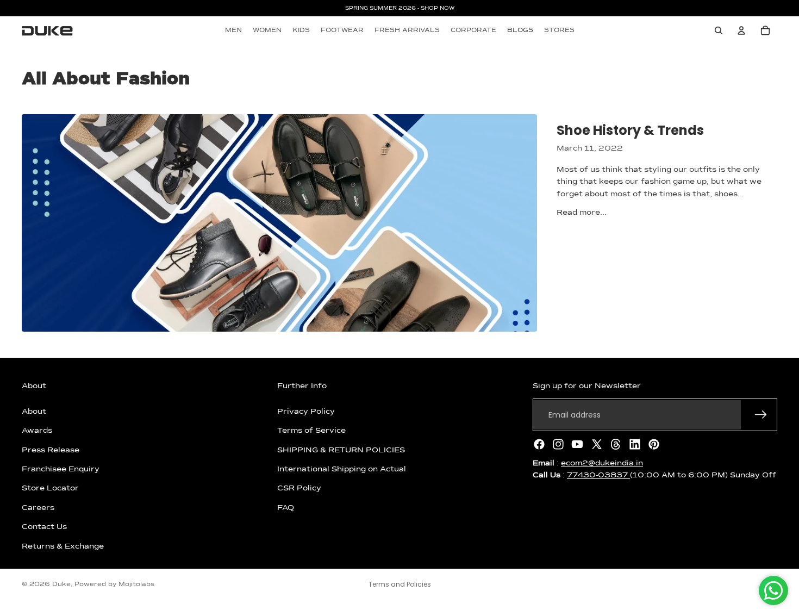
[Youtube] (577, 444)
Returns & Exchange (63, 546)
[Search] (719, 30)
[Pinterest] (653, 444)
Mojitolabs (136, 584)
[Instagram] (558, 444)
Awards (37, 430)
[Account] (741, 30)
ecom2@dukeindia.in (602, 463)
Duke (61, 584)
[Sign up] (761, 415)
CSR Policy (299, 488)
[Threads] (615, 444)
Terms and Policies (400, 584)
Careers (38, 508)
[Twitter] (596, 444)
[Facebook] (539, 444)
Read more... (582, 212)
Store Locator (50, 488)
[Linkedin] (634, 444)
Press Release (50, 450)
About (34, 411)
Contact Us (44, 527)
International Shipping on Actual (341, 469)
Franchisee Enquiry (60, 469)
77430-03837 (598, 475)
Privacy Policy (306, 411)
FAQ (285, 508)
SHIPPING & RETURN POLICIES (341, 450)
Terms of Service (311, 430)
